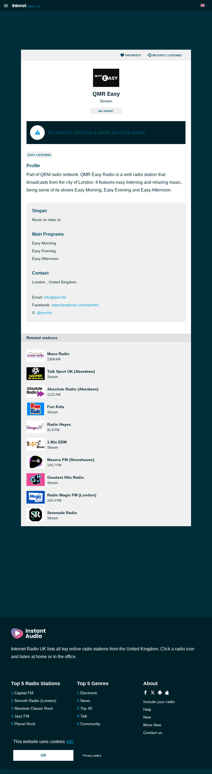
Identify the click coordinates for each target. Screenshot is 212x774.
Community (90, 724)
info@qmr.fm (55, 297)
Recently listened (167, 55)
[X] (152, 693)
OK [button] (43, 755)
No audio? (106, 111)
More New (152, 725)
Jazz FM (21, 716)
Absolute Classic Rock (33, 708)
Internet (26, 5)
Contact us (152, 732)
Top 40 (86, 708)
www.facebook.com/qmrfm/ (75, 305)
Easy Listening (39, 154)
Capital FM (23, 693)
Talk (83, 716)
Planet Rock (24, 724)
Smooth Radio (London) (35, 700)
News (85, 700)
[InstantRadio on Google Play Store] (160, 693)
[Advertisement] (106, 30)
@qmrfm (44, 312)
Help (147, 709)
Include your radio (159, 701)
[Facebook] (145, 693)
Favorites (133, 55)
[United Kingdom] (205, 5)
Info (69, 741)
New (147, 717)
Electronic (88, 693)
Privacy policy (92, 755)
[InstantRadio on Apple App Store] (167, 693)
